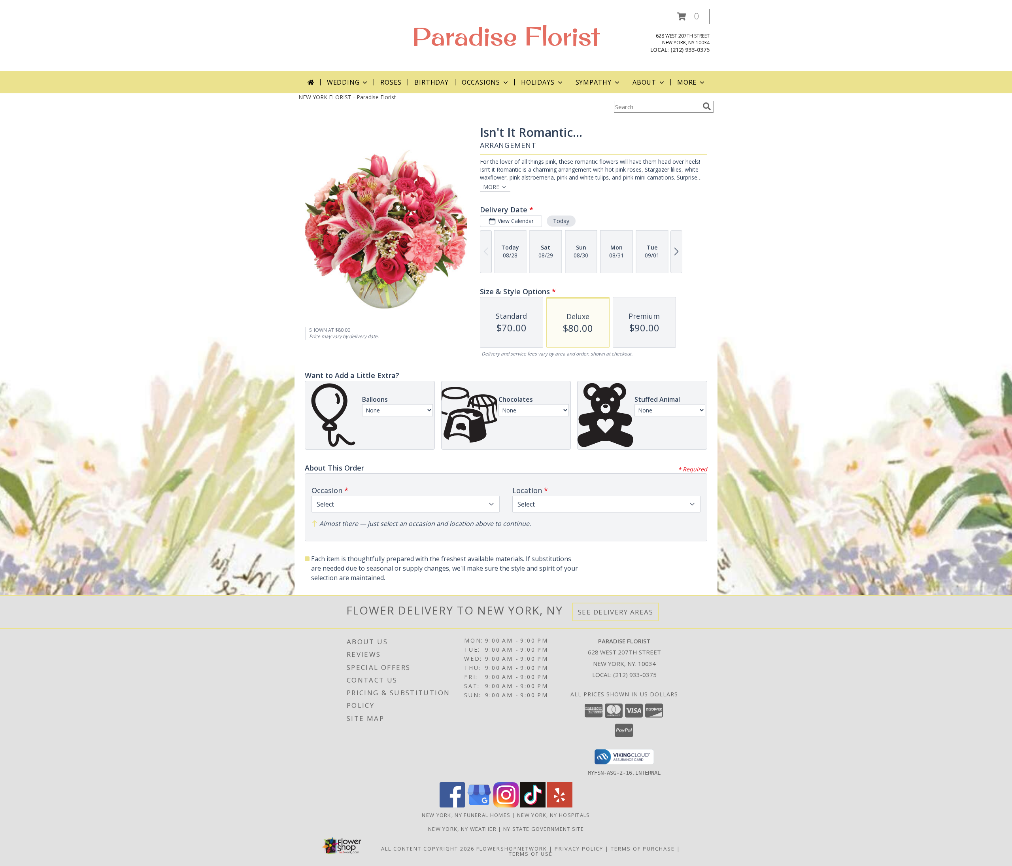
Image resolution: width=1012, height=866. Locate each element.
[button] (688, 16)
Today (561, 221)
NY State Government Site (543, 828)
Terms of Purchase (643, 848)
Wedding (343, 82)
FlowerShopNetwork (511, 848)
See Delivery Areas (615, 611)
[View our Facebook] (452, 805)
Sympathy (594, 82)
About (644, 82)
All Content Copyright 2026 (427, 848)
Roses (390, 82)
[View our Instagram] (506, 805)
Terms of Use (531, 853)
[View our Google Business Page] (479, 805)
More (687, 82)
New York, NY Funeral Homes (466, 815)
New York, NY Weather (462, 828)
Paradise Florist (506, 36)
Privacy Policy (579, 848)
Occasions (481, 82)
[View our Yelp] (559, 805)
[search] (706, 106)
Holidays (537, 82)
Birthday (431, 82)
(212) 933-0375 (690, 49)
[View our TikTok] (533, 805)
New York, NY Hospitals (553, 815)
